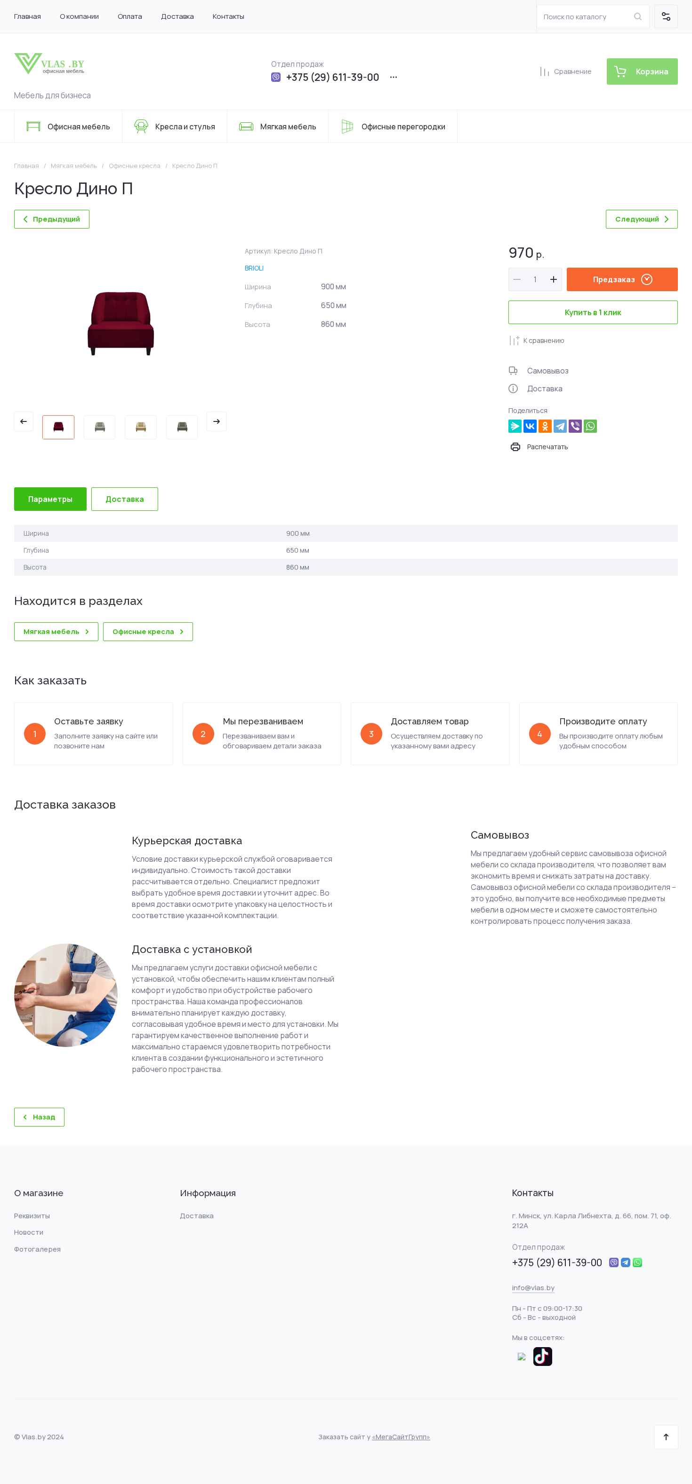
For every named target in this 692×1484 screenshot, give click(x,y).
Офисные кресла (135, 166)
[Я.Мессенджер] (515, 426)
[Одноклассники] (545, 426)
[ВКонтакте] (530, 426)
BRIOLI (254, 267)
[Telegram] (560, 426)
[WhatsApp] (590, 426)
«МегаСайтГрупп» (401, 1436)
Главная (26, 166)
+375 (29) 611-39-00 (332, 77)
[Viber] (575, 426)
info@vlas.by (533, 1288)
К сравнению (543, 340)
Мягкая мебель (74, 166)
